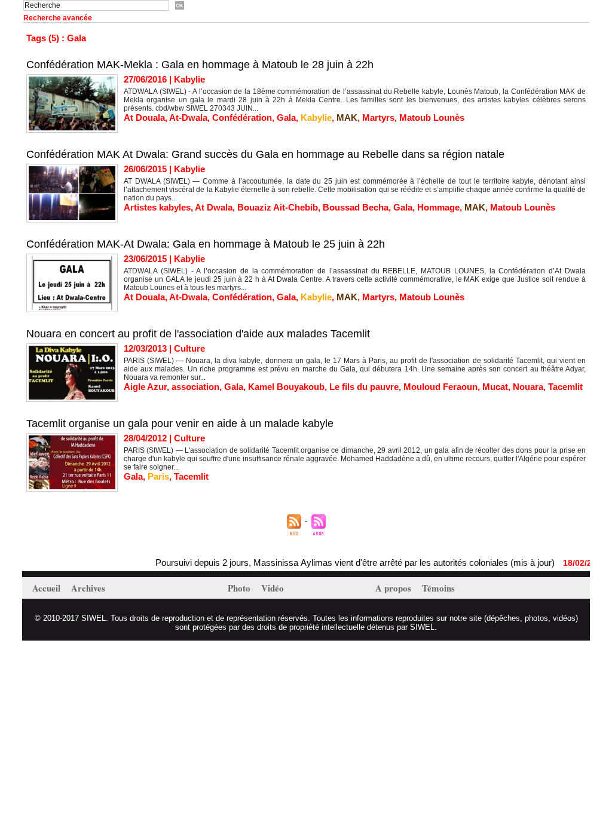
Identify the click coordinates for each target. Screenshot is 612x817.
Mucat (495, 387)
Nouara (528, 387)
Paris (158, 476)
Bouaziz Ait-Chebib (277, 207)
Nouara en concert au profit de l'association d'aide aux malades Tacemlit (198, 334)
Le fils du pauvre (364, 387)
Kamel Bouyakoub (286, 387)
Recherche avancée (57, 18)
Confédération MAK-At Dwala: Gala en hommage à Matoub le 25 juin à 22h (205, 244)
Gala (286, 117)
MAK (346, 117)
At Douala (144, 117)
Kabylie (316, 117)
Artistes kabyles (157, 207)
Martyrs (378, 117)
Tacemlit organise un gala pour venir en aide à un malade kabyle (179, 423)
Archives (88, 588)
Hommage (438, 207)
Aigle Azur (145, 387)
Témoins (438, 588)
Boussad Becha (355, 207)
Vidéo (272, 588)
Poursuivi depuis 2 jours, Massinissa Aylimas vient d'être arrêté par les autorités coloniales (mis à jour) (341, 562)
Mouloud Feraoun (440, 387)
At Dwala (213, 207)
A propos (394, 588)
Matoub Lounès (431, 117)
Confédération (242, 117)
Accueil (47, 588)
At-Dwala (188, 117)
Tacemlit (565, 387)
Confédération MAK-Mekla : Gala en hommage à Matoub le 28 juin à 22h (200, 65)
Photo (240, 588)
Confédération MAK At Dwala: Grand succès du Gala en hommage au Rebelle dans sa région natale (265, 154)
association (195, 387)
